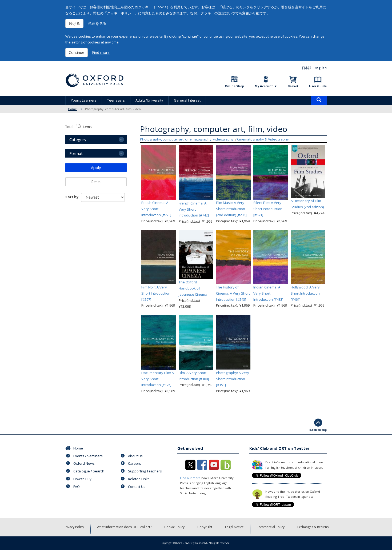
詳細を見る (97, 23)
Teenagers (116, 100)
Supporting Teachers (145, 471)
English (320, 68)
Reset (96, 181)
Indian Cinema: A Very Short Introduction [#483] (268, 293)
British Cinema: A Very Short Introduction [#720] (156, 208)
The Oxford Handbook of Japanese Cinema (193, 288)
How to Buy (82, 478)
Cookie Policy (174, 527)
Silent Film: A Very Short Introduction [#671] (267, 208)
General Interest (187, 100)
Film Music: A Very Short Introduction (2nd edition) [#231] (231, 208)
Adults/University (149, 100)
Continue (76, 52)
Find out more (190, 478)
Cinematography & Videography (263, 139)
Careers (134, 463)
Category (77, 139)
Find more (101, 52)
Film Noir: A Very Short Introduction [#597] (155, 293)
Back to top (318, 430)
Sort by (71, 196)
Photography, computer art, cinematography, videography (187, 139)
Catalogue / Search (88, 471)
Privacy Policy (74, 527)
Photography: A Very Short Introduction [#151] (232, 378)
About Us (135, 455)
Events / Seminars (88, 455)
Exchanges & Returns (313, 527)
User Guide (318, 86)
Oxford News (84, 463)
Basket (293, 86)
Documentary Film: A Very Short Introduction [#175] (157, 378)
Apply (96, 167)
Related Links (139, 478)
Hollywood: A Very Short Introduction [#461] (305, 293)
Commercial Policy (271, 527)
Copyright (204, 527)
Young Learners (84, 100)
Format (76, 153)
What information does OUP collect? (124, 527)
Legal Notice (234, 527)
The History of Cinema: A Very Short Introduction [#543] (233, 293)
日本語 (306, 68)
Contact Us (136, 486)
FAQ (76, 486)
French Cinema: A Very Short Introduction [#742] (194, 209)
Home (72, 109)
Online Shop (234, 86)
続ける (74, 23)
